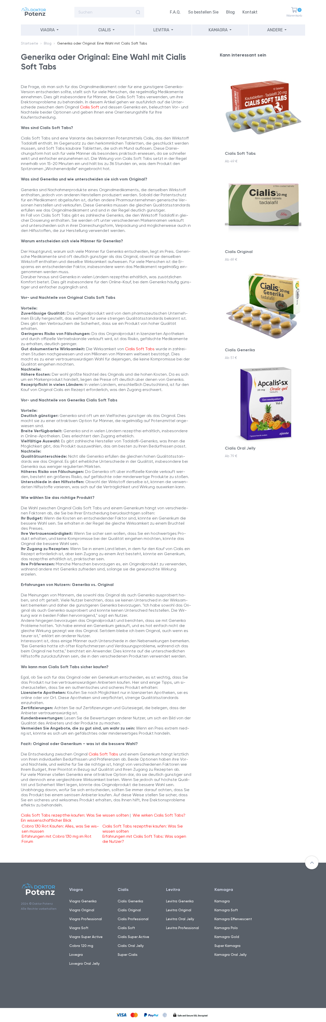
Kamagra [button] (218, 29)
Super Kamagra (227, 946)
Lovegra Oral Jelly (84, 963)
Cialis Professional (133, 919)
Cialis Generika (130, 901)
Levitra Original (178, 910)
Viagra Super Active (86, 937)
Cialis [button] (104, 29)
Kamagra (222, 901)
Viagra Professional (85, 919)
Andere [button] (275, 29)
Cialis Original (129, 910)
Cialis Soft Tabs (140, 348)
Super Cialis (128, 955)
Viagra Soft (78, 928)
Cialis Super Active (133, 937)
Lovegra (76, 955)
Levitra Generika (180, 901)
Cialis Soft (89, 107)
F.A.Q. (175, 12)
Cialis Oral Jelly (131, 946)
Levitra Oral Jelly (180, 919)
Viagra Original (81, 910)
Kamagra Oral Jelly (230, 955)
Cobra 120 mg (81, 946)
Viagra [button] (47, 29)
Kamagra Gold (226, 937)
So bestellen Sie (203, 12)
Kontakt (249, 12)
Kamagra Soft (226, 910)
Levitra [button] (161, 29)
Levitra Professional (182, 928)
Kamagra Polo (226, 928)
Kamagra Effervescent (233, 919)
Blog (230, 12)
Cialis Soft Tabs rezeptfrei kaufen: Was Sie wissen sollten (75, 815)
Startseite (29, 43)
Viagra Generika (83, 901)
